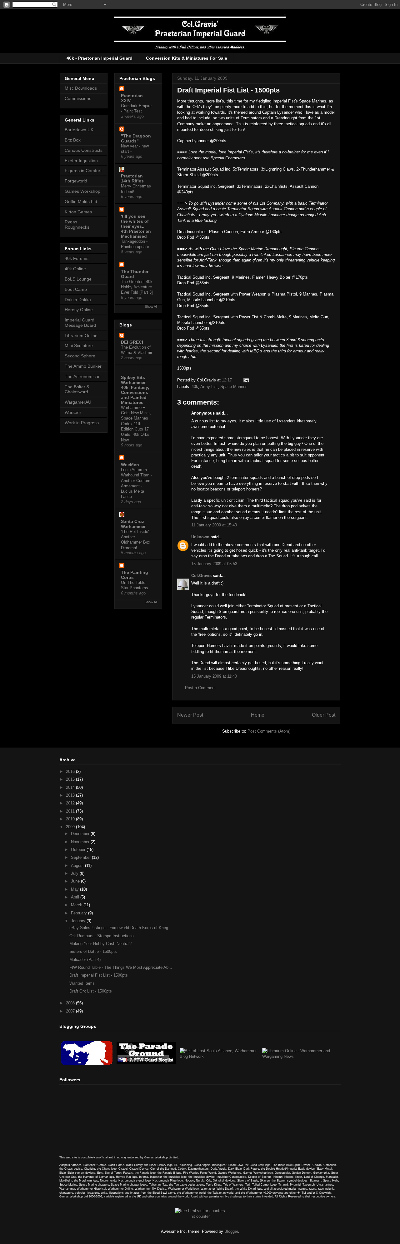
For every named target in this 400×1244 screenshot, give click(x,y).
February (79, 913)
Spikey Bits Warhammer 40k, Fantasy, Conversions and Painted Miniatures (135, 390)
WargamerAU (78, 402)
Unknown (200, 537)
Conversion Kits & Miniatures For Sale (186, 58)
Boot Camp (76, 289)
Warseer (73, 412)
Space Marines (234, 386)
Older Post (323, 715)
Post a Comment (200, 687)
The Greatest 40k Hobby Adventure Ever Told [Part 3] (137, 287)
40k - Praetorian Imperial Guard (99, 58)
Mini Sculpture (79, 345)
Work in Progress (82, 422)
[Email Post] (245, 380)
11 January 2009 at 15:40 (214, 525)
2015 (71, 779)
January (79, 920)
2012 (71, 803)
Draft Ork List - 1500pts (90, 991)
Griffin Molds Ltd (81, 201)
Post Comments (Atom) (269, 731)
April (75, 897)
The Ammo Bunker (83, 366)
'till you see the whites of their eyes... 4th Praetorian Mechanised (136, 226)
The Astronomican (83, 376)
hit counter (200, 1216)
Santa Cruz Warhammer (133, 524)
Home (257, 715)
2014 (71, 787)
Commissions (78, 98)
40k (195, 386)
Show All (151, 306)
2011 (71, 811)
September (81, 857)
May (75, 889)
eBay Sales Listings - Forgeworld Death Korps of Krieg (118, 927)
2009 (71, 826)
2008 (71, 1003)
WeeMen (130, 464)
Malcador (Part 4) (85, 959)
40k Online (75, 268)
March (77, 905)
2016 (71, 771)
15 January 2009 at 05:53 (214, 563)
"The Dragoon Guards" (136, 138)
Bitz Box (73, 139)
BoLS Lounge (78, 278)
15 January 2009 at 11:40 (214, 676)
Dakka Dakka (78, 299)
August (78, 865)
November (81, 841)
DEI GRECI (132, 342)
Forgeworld (76, 180)
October (79, 849)
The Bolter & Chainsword (77, 389)
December (81, 833)
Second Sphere (80, 355)
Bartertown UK (79, 129)
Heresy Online (79, 309)
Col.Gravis (201, 575)
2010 (71, 819)
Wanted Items (82, 983)
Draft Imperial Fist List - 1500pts (98, 975)
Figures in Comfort (83, 170)
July (75, 873)
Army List (209, 386)
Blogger (231, 1231)
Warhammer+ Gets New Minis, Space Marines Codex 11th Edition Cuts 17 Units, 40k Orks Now (136, 423)
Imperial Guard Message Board (80, 322)
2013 (71, 795)
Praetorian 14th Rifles (132, 178)
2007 (71, 1011)
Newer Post (190, 715)
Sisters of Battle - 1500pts (93, 951)
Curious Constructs (83, 150)
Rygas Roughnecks (77, 224)
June (76, 881)
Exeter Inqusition (81, 160)
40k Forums (76, 258)
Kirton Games (78, 211)
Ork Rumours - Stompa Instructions (101, 935)
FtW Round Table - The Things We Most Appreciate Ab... (120, 967)
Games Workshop (82, 191)
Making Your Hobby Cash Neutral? (100, 943)
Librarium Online (81, 335)
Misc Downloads (81, 88)
